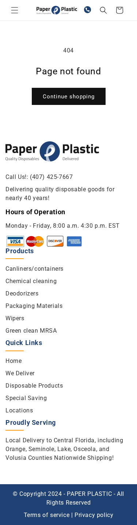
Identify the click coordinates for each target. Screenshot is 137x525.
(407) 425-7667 (51, 176)
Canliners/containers (34, 268)
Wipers (14, 318)
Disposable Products (34, 385)
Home (13, 360)
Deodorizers (22, 293)
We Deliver (20, 373)
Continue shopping (69, 96)
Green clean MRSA (31, 330)
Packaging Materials (33, 305)
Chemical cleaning (31, 281)
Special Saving (26, 398)
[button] (15, 10)
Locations (19, 410)
